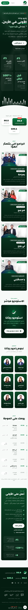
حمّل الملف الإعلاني (18, 530)
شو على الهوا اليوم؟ (20, 49)
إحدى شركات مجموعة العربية (14, 598)
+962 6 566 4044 (20, 532)
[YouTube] (12, 583)
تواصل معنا (18, 525)
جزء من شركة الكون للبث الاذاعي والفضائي (14, 591)
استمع (4, 3)
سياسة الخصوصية (5, 602)
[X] (15, 583)
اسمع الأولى (18, 43)
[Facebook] (21, 583)
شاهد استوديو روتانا (13, 331)
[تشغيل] (25, 607)
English (12, 3)
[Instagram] (18, 583)
